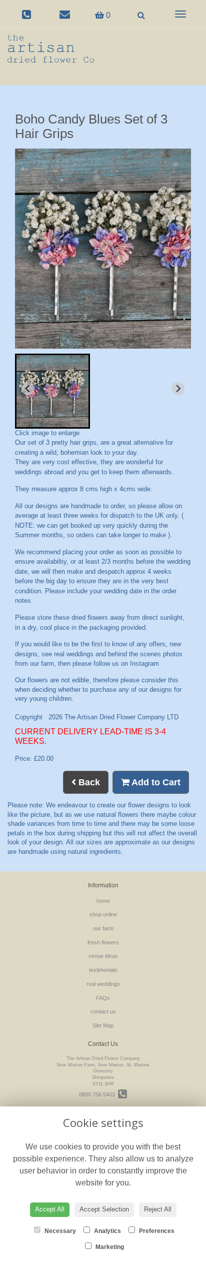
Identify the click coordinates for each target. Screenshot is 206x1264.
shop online (103, 914)
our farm (103, 928)
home (103, 901)
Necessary (59, 1230)
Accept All (49, 1209)
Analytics (106, 1230)
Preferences (156, 1230)
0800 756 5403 (98, 1094)
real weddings (103, 984)
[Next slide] (178, 388)
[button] (52, 391)
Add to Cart (155, 782)
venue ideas (103, 956)
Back (88, 782)
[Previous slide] (28, 388)
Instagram (144, 663)
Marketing (109, 1246)
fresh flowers (103, 942)
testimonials (103, 970)
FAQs (103, 998)
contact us (103, 1011)
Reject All (158, 1209)
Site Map (103, 1025)
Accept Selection (104, 1209)
